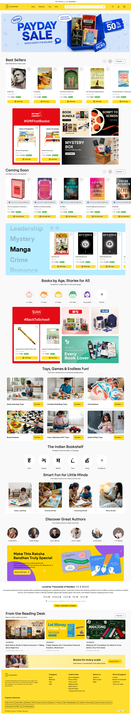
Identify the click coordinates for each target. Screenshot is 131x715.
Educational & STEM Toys (14, 706)
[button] (113, 7)
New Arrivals (10, 702)
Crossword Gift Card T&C (76, 691)
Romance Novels (41, 702)
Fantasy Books (28, 706)
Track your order (118, 684)
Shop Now (37, 404)
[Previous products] (104, 61)
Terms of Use (72, 682)
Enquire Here (113, 661)
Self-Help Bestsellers (70, 702)
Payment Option (73, 688)
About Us (96, 677)
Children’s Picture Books (86, 702)
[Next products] (110, 61)
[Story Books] (110, 495)
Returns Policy (72, 686)
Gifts (56, 6)
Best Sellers (19, 702)
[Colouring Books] (80, 495)
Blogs (94, 682)
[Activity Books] (50, 495)
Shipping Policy (73, 684)
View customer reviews (65, 606)
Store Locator (97, 679)
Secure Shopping (73, 677)
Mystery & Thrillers (55, 702)
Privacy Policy (72, 679)
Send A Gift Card (20, 572)
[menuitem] (33, 7)
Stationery (42, 6)
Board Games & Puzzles (103, 702)
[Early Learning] (20, 495)
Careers (115, 677)
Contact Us (116, 682)
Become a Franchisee (119, 679)
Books (33, 6)
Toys (49, 6)
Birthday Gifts (30, 702)
